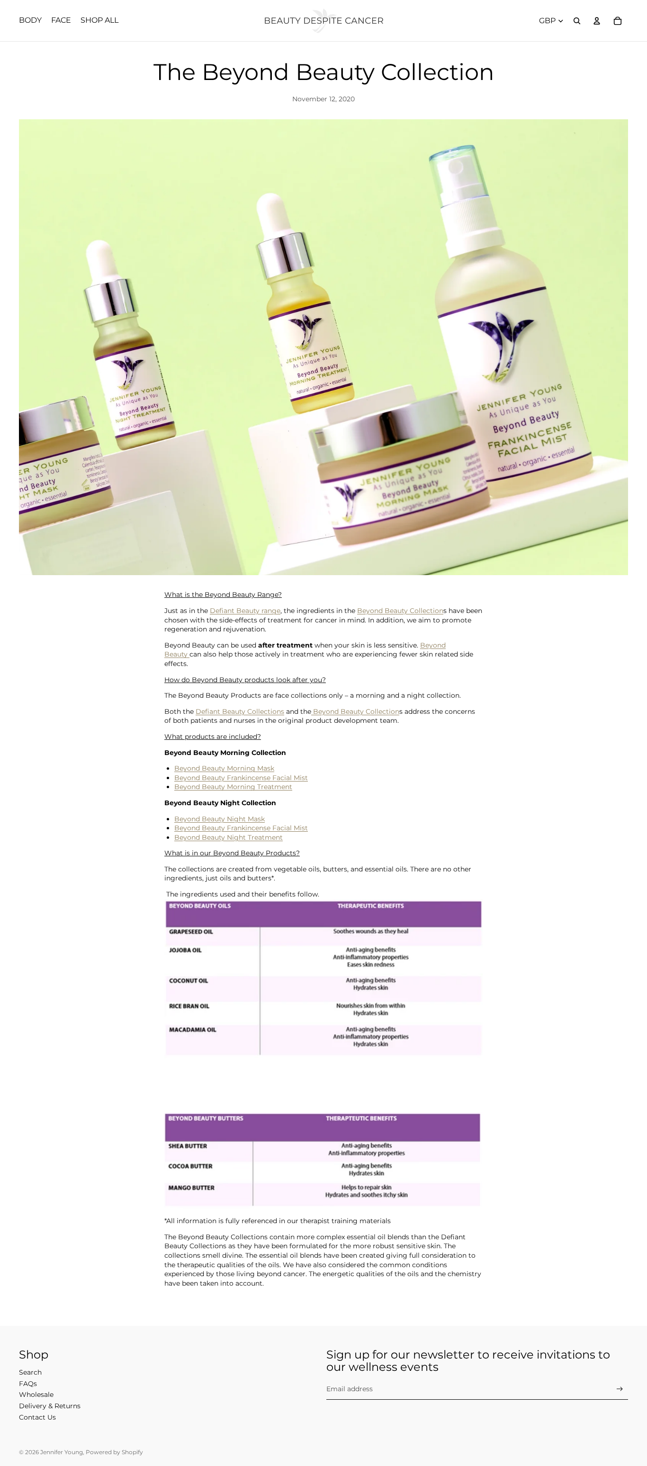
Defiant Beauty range (245, 610)
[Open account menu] (596, 20)
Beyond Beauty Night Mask (219, 819)
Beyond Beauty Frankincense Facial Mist (241, 777)
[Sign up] (619, 1389)
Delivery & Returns (50, 1406)
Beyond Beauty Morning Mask (224, 768)
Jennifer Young (61, 1452)
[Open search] (576, 20)
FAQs (28, 1383)
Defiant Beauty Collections (240, 711)
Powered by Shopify (114, 1452)
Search (30, 1372)
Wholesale (36, 1394)
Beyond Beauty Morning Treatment (233, 786)
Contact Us (37, 1417)
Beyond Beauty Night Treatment (228, 837)
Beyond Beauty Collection (400, 610)
